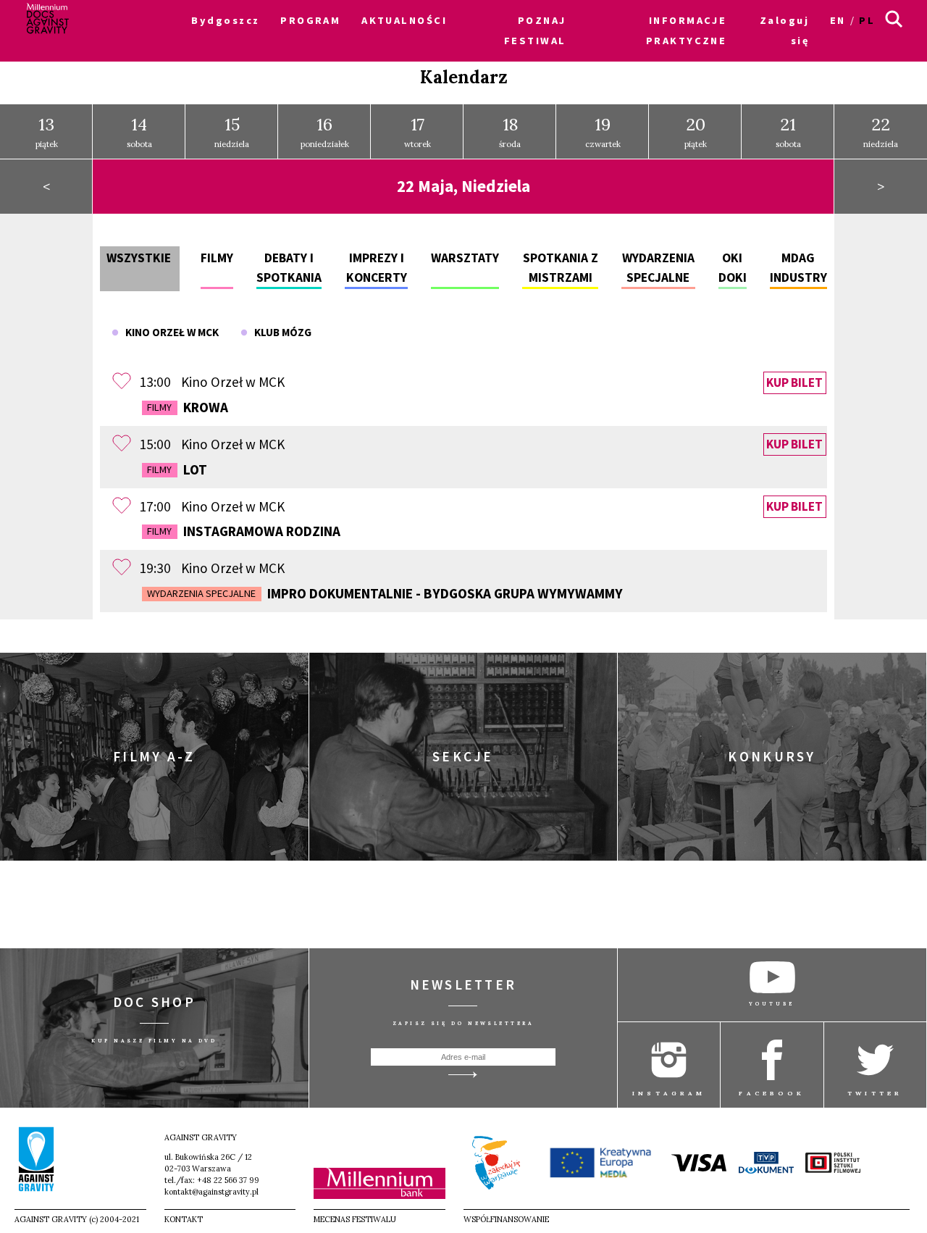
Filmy (217, 258)
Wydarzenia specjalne (201, 593)
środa (510, 131)
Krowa (187, 407)
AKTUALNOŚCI (404, 20)
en (838, 20)
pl (867, 20)
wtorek (417, 131)
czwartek (603, 131)
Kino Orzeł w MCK (169, 332)
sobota (139, 131)
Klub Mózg (279, 332)
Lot (176, 469)
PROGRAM (310, 20)
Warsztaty (465, 258)
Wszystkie (138, 258)
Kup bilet (794, 382)
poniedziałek (325, 131)
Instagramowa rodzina (243, 531)
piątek (46, 131)
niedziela (231, 131)
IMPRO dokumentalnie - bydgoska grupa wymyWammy (384, 593)
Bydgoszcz (225, 20)
